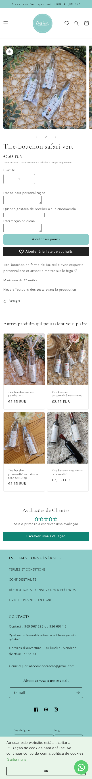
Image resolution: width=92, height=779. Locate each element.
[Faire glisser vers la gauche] (36, 137)
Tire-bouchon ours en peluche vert (21, 393)
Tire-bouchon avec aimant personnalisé (68, 472)
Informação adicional (19, 221)
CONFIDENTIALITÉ (22, 580)
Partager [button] (14, 301)
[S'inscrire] (78, 692)
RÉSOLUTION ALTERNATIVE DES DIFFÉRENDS (42, 590)
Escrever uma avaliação (45, 536)
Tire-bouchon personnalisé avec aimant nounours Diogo (23, 474)
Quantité (9, 170)
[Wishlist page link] (67, 23)
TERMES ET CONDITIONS (27, 569)
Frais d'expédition (29, 163)
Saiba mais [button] (16, 759)
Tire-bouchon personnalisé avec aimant (67, 393)
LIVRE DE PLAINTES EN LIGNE (30, 600)
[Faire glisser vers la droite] (56, 137)
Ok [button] (46, 771)
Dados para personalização (24, 193)
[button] (5, 23)
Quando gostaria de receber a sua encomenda (39, 209)
